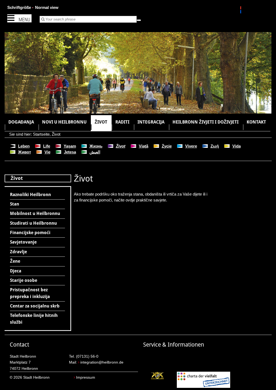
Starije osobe (23, 280)
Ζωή (215, 146)
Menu (24, 19)
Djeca (15, 270)
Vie (47, 152)
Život (56, 134)
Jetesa (70, 152)
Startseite (41, 134)
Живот (24, 152)
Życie (167, 146)
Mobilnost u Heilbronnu (35, 213)
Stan (14, 204)
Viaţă (143, 146)
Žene (15, 261)
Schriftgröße (19, 7)
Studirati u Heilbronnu (33, 223)
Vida (236, 146)
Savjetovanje (23, 242)
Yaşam (70, 146)
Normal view (46, 7)
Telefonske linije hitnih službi (34, 318)
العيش (94, 152)
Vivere (191, 146)
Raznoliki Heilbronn (30, 194)
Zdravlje (18, 251)
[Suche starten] (139, 20)
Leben (24, 146)
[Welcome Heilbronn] (241, 11)
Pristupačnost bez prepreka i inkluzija (30, 293)
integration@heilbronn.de (101, 362)
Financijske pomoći (30, 232)
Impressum (85, 377)
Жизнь (95, 146)
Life (46, 146)
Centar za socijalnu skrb (35, 306)
